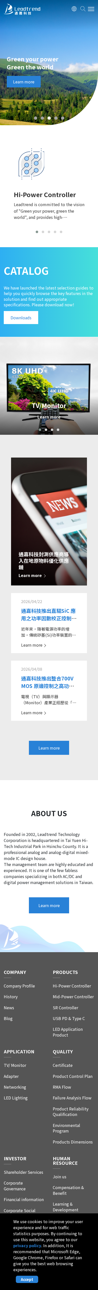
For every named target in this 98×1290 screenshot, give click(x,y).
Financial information (24, 1199)
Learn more (23, 82)
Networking (15, 1087)
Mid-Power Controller (73, 996)
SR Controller (65, 1008)
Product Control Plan (72, 1076)
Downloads (21, 318)
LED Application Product (68, 1032)
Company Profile (19, 986)
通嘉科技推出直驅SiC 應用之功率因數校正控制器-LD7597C (48, 618)
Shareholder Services (23, 1172)
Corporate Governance (15, 1185)
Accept (27, 1279)
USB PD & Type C (69, 1018)
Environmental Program (66, 1128)
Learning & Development (65, 1206)
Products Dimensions (73, 1142)
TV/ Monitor (15, 1065)
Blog (8, 1018)
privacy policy (27, 1245)
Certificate (63, 1065)
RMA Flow (62, 1087)
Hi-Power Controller (72, 986)
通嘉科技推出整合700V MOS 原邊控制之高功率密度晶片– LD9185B (47, 686)
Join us (59, 1177)
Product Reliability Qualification (70, 1111)
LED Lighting (16, 1098)
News (9, 1008)
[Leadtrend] (22, 10)
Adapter (11, 1076)
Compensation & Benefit (68, 1190)
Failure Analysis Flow (72, 1098)
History (11, 996)
